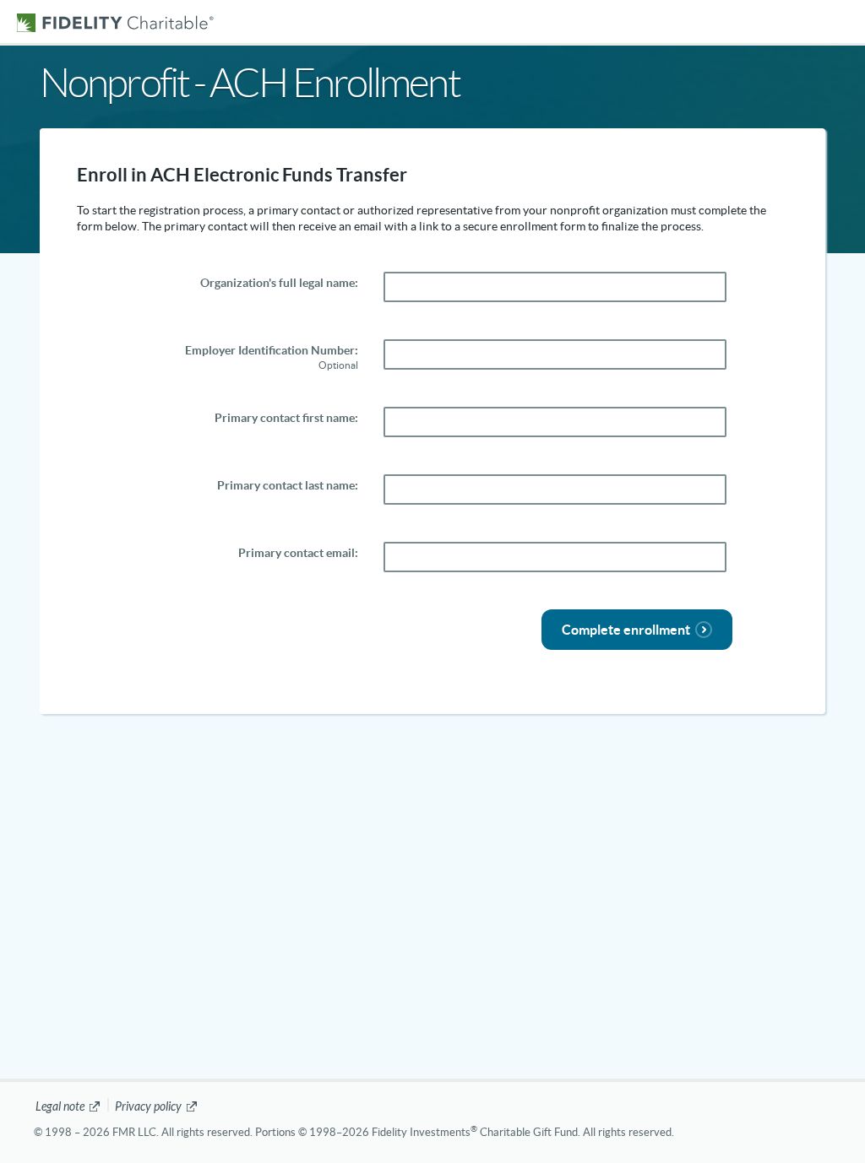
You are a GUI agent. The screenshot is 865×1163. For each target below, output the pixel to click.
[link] (68, 1106)
